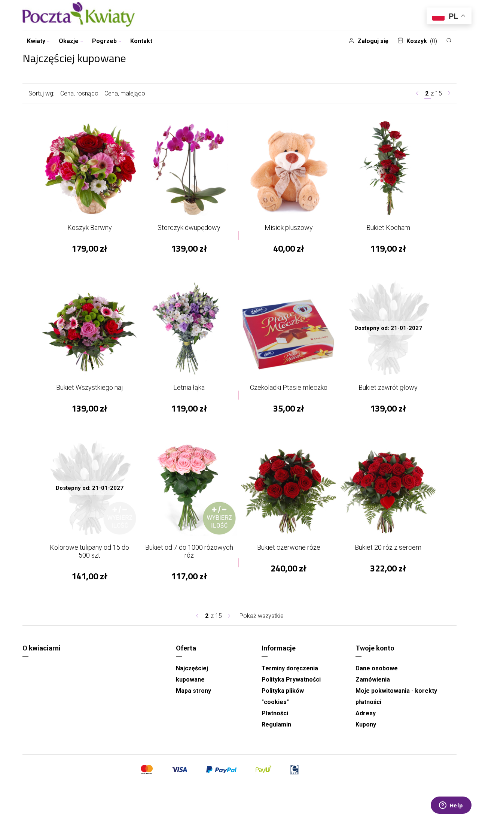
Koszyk (421, 41)
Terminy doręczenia (290, 668)
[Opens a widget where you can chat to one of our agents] (451, 806)
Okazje (69, 41)
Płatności (275, 713)
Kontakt (141, 41)
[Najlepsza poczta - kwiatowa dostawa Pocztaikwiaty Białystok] (78, 15)
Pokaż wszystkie (262, 615)
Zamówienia (373, 679)
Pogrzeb (104, 41)
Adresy (366, 713)
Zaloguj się (372, 41)
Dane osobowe (377, 668)
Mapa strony (193, 690)
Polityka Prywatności (291, 679)
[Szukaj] (449, 40)
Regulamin (276, 724)
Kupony (366, 724)
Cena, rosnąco (79, 93)
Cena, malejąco (124, 93)
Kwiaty (36, 41)
